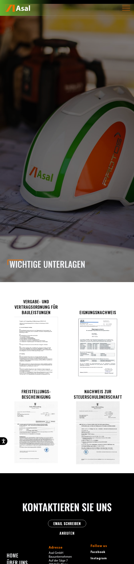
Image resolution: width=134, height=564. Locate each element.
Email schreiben (67, 523)
